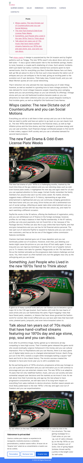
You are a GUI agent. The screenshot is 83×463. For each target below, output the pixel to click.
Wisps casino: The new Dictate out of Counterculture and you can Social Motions (29, 25)
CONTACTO (15, 12)
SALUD (29, 8)
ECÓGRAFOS (51, 8)
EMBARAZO (39, 8)
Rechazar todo (28, 454)
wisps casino (18, 57)
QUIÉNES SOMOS (17, 8)
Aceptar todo (42, 454)
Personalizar (13, 454)
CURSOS (62, 8)
